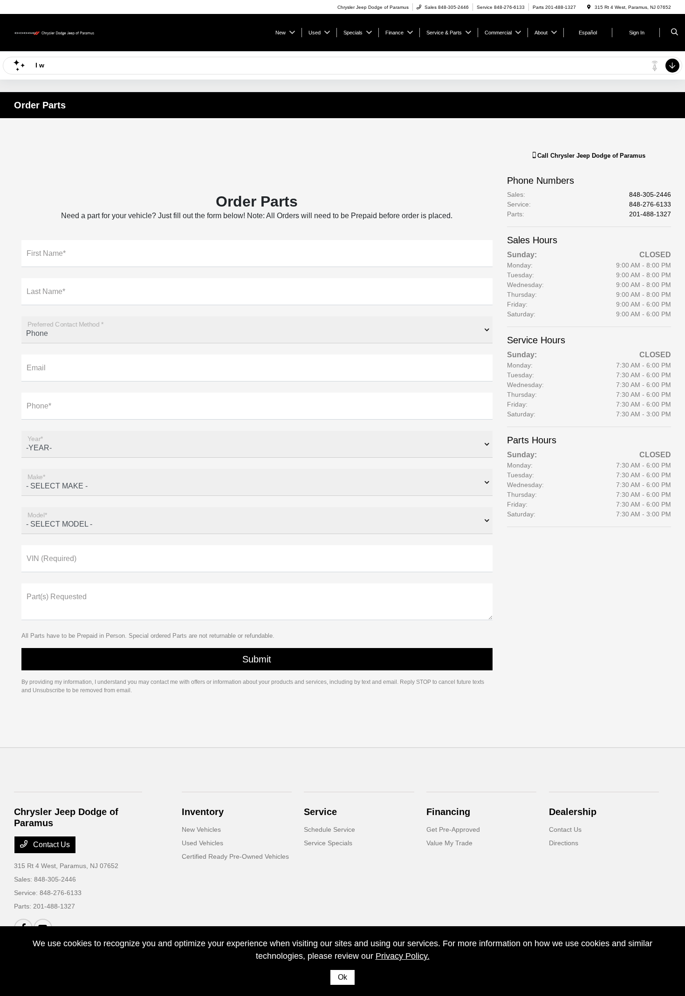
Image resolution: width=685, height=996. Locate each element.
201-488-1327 (650, 214)
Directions (563, 843)
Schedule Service (329, 829)
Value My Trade (449, 843)
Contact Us (50, 845)
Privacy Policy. (403, 956)
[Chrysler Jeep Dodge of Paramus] (56, 32)
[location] (589, 7)
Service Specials (328, 843)
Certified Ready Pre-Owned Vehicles (235, 856)
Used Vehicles (202, 843)
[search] (674, 32)
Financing (448, 812)
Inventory (203, 812)
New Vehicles (201, 829)
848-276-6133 (650, 204)
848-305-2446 (650, 194)
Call (590, 155)
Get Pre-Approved (453, 829)
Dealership (572, 812)
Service (320, 812)
